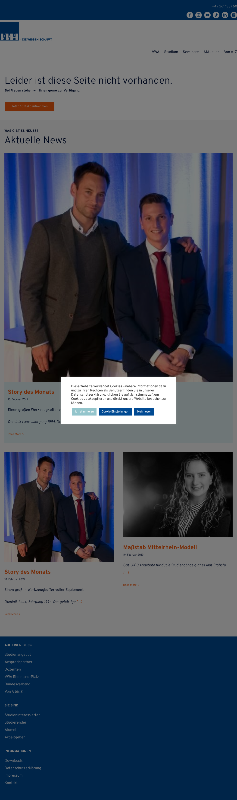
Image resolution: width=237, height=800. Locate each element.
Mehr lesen (144, 412)
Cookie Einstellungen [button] (115, 412)
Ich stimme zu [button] (84, 412)
